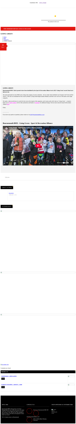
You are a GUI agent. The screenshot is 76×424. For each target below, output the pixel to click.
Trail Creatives (12, 102)
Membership (10, 28)
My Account (28, 28)
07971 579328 (42, 2)
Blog (17, 28)
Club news (6, 39)
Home (5, 28)
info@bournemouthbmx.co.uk (37, 114)
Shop (14, 28)
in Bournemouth (12, 417)
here (8, 104)
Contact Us (21, 28)
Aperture (37, 102)
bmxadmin (11, 193)
